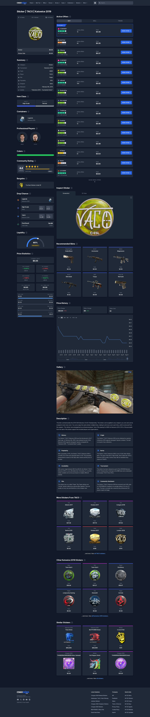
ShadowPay (63, 90)
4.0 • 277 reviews (62, 135)
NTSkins (62, 150)
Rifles (44, 3)
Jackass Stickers (95, 701)
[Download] (59, 411)
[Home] (23, 3)
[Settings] (95, 3)
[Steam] (30, 699)
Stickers (78, 3)
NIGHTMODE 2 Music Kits (97, 709)
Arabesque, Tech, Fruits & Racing (99, 698)
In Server (36, 17)
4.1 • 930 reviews (62, 105)
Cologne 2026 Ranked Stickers (99, 695)
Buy (69, 20)
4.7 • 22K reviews (62, 115)
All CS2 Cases (128, 701)
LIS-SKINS (63, 171)
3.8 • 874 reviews (62, 94)
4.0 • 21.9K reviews (62, 54)
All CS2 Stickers (129, 698)
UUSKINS (62, 70)
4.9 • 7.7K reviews (62, 175)
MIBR (51, 71)
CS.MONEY (63, 28)
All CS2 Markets (129, 709)
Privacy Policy (115, 706)
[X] (21, 699)
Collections (70, 3)
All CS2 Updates (129, 712)
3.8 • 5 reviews (61, 145)
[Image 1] (93, 412)
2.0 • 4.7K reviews (62, 165)
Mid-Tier (38, 3)
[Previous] (59, 391)
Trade (120, 20)
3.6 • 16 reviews (62, 155)
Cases (63, 3)
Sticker (51, 65)
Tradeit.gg (63, 110)
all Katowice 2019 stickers (100, 616)
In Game (22, 17)
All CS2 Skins (128, 695)
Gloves (57, 3)
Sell (94, 20)
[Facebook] (24, 699)
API (113, 695)
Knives (50, 3)
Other (84, 3)
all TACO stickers (99, 553)
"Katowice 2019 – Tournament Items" (42, 90)
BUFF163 (62, 40)
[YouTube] (27, 699)
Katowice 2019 (48, 68)
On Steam (50, 17)
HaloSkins (63, 130)
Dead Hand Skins (95, 712)
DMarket (62, 50)
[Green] (35, 155)
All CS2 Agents (128, 706)
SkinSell (62, 140)
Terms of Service (116, 704)
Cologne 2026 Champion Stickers (99, 704)
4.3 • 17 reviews (62, 84)
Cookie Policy (115, 709)
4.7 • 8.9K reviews (62, 33)
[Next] (131, 391)
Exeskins (62, 120)
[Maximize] (131, 198)
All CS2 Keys (128, 704)
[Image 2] (96, 412)
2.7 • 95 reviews (62, 44)
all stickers (99, 678)
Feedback (114, 698)
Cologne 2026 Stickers (97, 706)
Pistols (31, 3)
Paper (51, 77)
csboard (62, 80)
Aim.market (63, 100)
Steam (62, 160)
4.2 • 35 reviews (62, 125)
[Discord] (18, 699)
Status (113, 701)
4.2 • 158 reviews (62, 74)
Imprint (114, 712)
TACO (51, 74)
